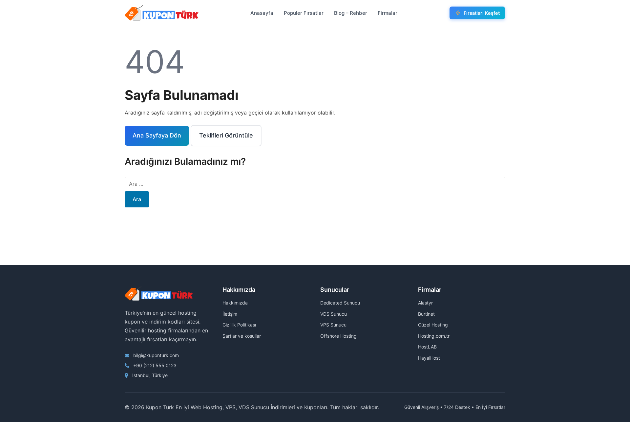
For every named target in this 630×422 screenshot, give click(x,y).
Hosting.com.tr (434, 336)
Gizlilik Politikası (239, 324)
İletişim (229, 314)
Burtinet (426, 314)
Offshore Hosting (338, 336)
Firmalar (387, 13)
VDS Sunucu (333, 314)
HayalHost (429, 358)
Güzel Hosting (433, 324)
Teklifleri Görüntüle (226, 135)
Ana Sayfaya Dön (157, 135)
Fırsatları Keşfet (482, 13)
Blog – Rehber (350, 13)
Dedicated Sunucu (340, 303)
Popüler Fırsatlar (304, 13)
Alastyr (425, 303)
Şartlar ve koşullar (241, 336)
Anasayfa (261, 13)
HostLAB (427, 346)
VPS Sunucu (333, 324)
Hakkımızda (235, 303)
